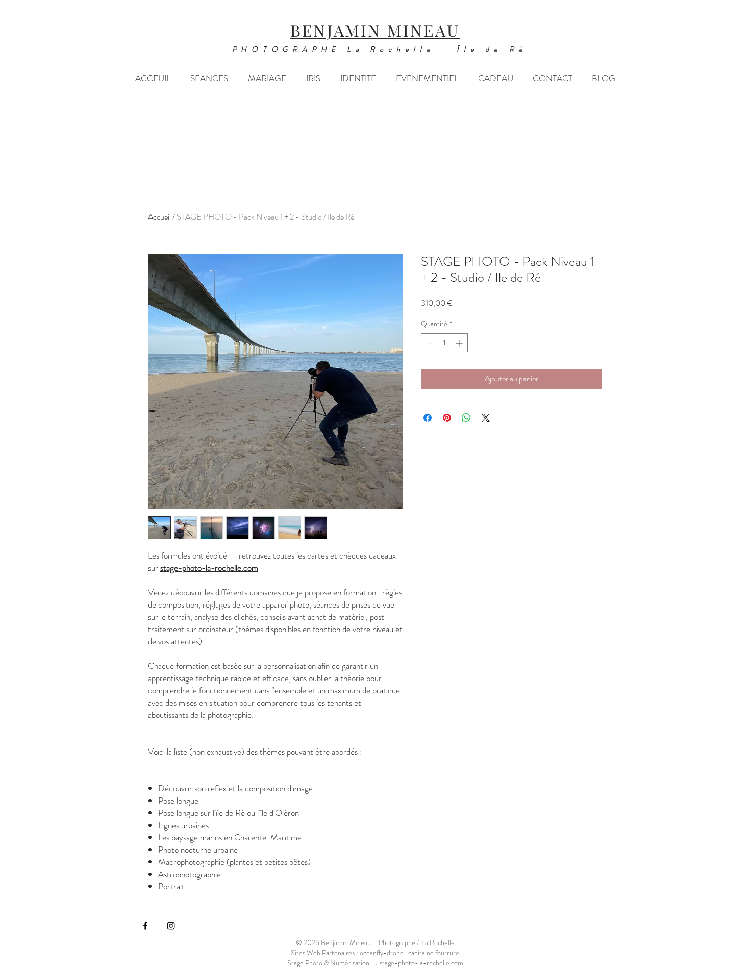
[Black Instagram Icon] (171, 926)
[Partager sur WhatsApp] (466, 418)
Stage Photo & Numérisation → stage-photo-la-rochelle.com (375, 963)
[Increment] (460, 343)
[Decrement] (428, 343)
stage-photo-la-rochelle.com (209, 568)
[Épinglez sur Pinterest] (447, 418)
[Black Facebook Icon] (145, 926)
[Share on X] (486, 418)
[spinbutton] (444, 343)
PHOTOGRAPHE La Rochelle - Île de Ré (380, 49)
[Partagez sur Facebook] (427, 418)
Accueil (159, 217)
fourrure (433, 953)
